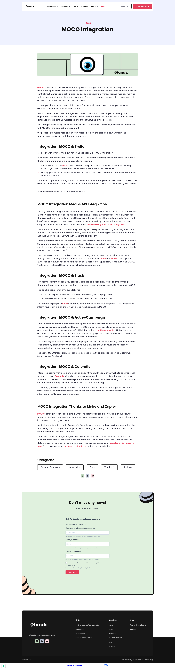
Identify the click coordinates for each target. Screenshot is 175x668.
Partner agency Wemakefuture (87, 625)
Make (114, 258)
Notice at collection (74, 665)
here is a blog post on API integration (106, 224)
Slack (65, 303)
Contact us (124, 6)
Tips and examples (50, 467)
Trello (64, 165)
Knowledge (74, 467)
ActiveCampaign (106, 330)
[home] (30, 6)
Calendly (59, 376)
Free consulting (142, 6)
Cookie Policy (148, 660)
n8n (110, 642)
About (93, 6)
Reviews (128, 467)
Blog (103, 6)
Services (64, 6)
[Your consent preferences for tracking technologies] (3, 666)
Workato (112, 633)
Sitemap (138, 660)
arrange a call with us (75, 446)
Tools (75, 6)
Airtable (112, 646)
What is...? (109, 467)
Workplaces (80, 633)
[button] (52, 6)
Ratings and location (83, 638)
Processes (51, 6)
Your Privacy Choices (94, 665)
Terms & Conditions (138, 625)
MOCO (40, 87)
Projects (84, 6)
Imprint (133, 629)
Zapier (102, 258)
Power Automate (115, 638)
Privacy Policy (127, 660)
